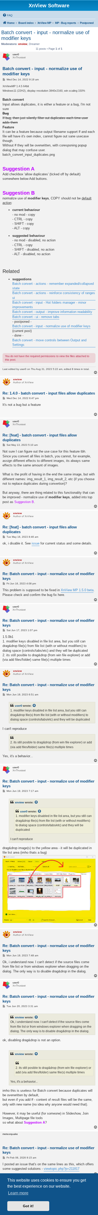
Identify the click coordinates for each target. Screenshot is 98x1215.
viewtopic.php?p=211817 (61, 1169)
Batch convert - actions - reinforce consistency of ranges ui (53, 295)
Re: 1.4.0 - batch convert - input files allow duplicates (49, 393)
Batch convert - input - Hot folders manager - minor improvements (49, 305)
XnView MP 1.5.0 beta (77, 590)
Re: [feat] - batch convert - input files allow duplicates (40, 437)
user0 (18, 705)
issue (35, 543)
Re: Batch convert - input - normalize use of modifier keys (48, 576)
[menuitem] (8, 15)
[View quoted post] (34, 705)
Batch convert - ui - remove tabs (35, 317)
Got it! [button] (28, 1206)
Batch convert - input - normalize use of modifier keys (45, 35)
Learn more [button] (18, 1193)
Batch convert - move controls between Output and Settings (49, 342)
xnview (19, 802)
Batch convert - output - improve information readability (52, 312)
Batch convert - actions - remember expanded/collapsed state (53, 286)
